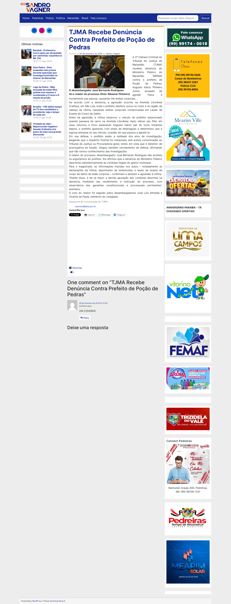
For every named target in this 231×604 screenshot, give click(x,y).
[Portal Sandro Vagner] (35, 7)
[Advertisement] (115, 242)
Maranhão (73, 18)
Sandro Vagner (113, 53)
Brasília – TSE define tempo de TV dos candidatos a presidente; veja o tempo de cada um (47, 110)
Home (26, 18)
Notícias (77, 267)
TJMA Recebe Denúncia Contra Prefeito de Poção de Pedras (112, 39)
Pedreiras (37, 18)
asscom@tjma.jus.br (85, 206)
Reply (86, 317)
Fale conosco (99, 18)
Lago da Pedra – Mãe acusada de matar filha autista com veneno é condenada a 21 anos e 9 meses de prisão (46, 92)
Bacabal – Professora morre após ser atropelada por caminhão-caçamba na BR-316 (47, 54)
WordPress (36, 601)
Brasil (85, 18)
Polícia (50, 18)
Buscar (206, 18)
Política (60, 18)
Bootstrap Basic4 (57, 601)
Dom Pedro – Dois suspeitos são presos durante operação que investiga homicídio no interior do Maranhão (45, 72)
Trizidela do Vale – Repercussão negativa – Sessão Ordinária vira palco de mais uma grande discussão (47, 129)
